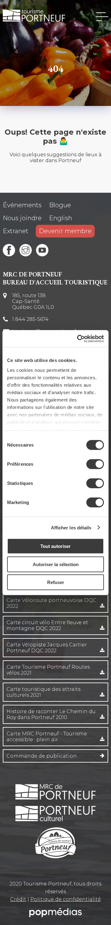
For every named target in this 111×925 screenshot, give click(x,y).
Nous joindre (22, 218)
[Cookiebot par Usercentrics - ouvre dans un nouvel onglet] (78, 338)
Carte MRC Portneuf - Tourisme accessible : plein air (46, 736)
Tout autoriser (55, 546)
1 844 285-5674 (30, 319)
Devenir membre (65, 231)
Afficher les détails (71, 527)
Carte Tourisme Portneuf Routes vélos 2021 (48, 670)
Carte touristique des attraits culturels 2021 (43, 692)
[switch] (95, 464)
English (60, 218)
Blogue (60, 205)
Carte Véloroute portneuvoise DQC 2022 (51, 603)
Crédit (18, 899)
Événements (22, 205)
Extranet (15, 231)
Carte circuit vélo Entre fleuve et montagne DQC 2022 (47, 625)
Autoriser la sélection (56, 564)
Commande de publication (41, 756)
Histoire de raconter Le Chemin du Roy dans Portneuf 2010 (51, 714)
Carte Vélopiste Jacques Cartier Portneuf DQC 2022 (46, 648)
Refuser (55, 582)
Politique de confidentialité (65, 899)
